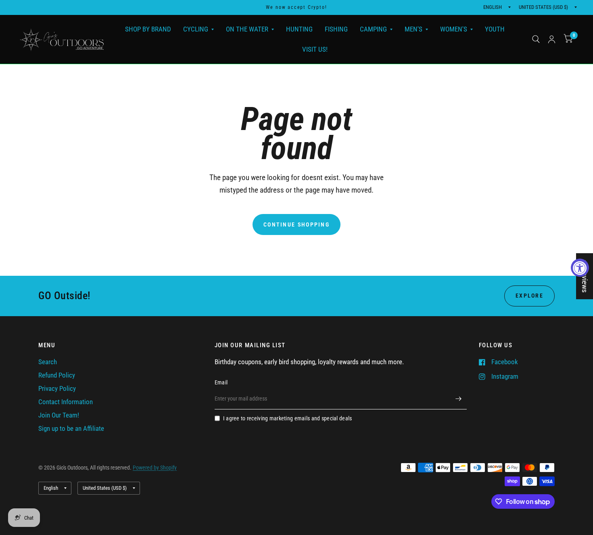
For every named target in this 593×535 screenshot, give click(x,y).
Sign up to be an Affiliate (71, 428)
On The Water (247, 29)
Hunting (299, 29)
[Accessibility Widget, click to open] (580, 267)
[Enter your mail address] (459, 398)
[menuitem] (148, 29)
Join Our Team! (58, 415)
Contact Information (65, 402)
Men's (413, 29)
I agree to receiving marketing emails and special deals (287, 418)
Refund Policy (56, 375)
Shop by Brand (148, 29)
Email (221, 382)
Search (47, 362)
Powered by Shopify (155, 467)
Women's (453, 29)
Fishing (336, 29)
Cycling (195, 29)
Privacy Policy (57, 388)
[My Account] (552, 39)
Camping (373, 29)
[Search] (536, 39)
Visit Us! (315, 49)
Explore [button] (529, 295)
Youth (495, 29)
